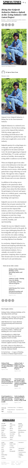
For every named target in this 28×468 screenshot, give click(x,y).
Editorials (20, 426)
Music (11, 426)
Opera (11, 439)
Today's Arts (12, 425)
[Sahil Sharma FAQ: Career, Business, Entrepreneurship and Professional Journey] (5, 289)
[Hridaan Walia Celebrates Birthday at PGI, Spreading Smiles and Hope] (5, 270)
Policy (20, 456)
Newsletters (21, 450)
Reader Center (13, 444)
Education (3, 444)
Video (11, 449)
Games (2, 445)
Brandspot (3, 19)
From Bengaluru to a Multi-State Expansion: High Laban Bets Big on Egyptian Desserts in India (7, 399)
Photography (12, 451)
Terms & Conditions (21, 454)
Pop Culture (12, 434)
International (21, 448)
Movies (11, 428)
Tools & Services (22, 452)
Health (2, 451)
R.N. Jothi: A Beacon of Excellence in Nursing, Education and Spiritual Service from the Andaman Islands (13, 347)
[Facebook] (2, 24)
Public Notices (21, 432)
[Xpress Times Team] (3, 72)
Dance (11, 430)
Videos (19, 435)
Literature (12, 435)
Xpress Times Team (12, 72)
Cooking (11, 445)
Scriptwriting (12, 432)
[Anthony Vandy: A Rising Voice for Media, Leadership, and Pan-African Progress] (5, 279)
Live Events (12, 447)
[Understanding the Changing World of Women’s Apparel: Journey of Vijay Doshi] (20, 392)
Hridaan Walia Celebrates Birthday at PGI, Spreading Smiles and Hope (17, 271)
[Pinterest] (9, 24)
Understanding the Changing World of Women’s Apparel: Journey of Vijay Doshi (20, 398)
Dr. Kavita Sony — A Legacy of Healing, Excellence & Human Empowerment (12, 352)
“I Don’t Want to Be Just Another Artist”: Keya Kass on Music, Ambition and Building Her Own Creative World (20, 382)
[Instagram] (19, 445)
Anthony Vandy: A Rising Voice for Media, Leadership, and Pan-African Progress (16, 281)
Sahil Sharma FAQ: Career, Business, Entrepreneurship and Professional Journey (17, 290)
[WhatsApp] (12, 24)
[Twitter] (6, 24)
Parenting (3, 458)
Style (2, 447)
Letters (19, 428)
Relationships (4, 454)
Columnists (20, 425)
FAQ (19, 434)
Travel (2, 456)
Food (2, 449)
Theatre (11, 437)
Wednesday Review (22, 430)
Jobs (2, 453)
